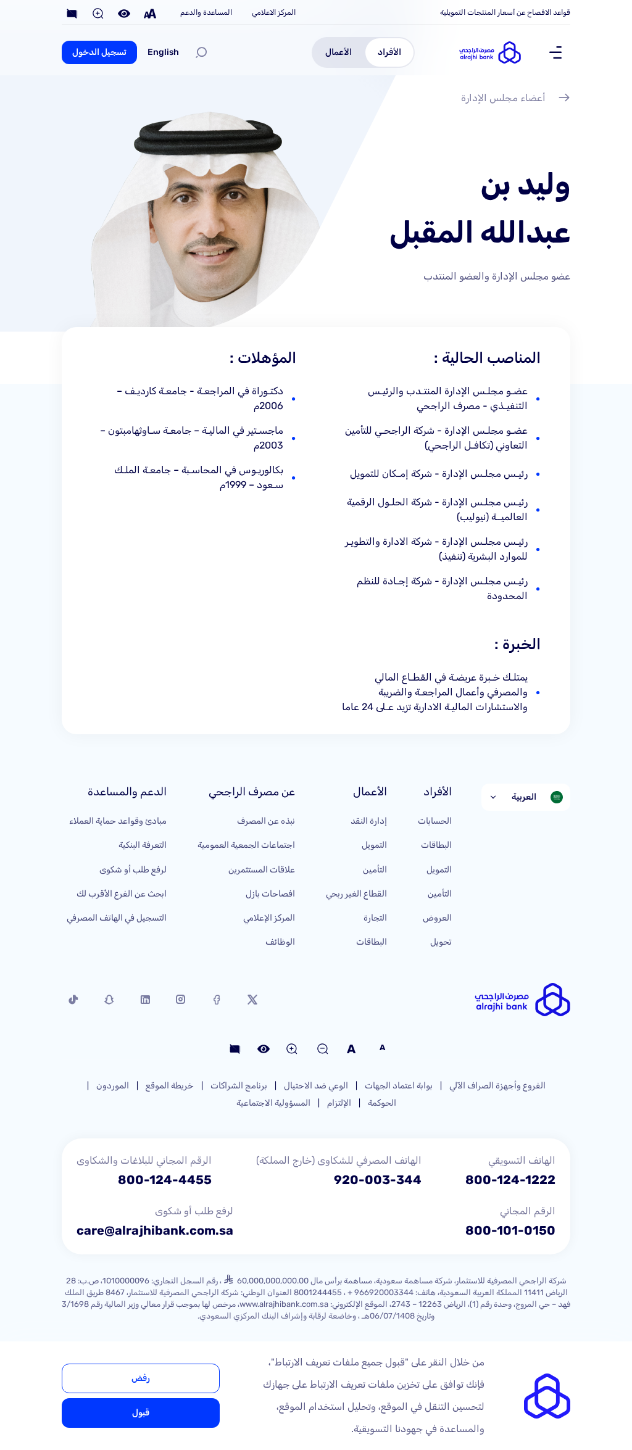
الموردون (112, 1085)
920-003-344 (378, 1179)
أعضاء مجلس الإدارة (503, 98)
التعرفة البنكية (142, 845)
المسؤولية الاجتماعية (273, 1103)
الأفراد (389, 52)
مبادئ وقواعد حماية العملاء (118, 821)
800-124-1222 (510, 1179)
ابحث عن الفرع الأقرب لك (122, 894)
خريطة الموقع (170, 1085)
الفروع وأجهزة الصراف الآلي (497, 1085)
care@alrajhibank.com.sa (155, 1230)
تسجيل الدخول (99, 52)
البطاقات (436, 845)
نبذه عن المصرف (266, 821)
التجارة (375, 918)
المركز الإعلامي (269, 918)
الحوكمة (382, 1103)
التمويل (439, 869)
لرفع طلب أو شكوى (133, 869)
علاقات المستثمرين (261, 869)
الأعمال (338, 52)
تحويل (441, 942)
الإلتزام (339, 1103)
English (163, 52)
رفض (140, 1378)
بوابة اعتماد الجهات (399, 1085)
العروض (437, 918)
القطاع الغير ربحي (356, 894)
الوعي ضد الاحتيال (316, 1085)
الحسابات (435, 821)
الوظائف (280, 942)
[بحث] (201, 52)
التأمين (440, 894)
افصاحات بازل (270, 894)
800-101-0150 (510, 1230)
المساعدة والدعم (206, 12)
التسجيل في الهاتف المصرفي (117, 918)
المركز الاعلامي (274, 12)
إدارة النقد (369, 821)
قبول (140, 1412)
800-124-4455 (165, 1179)
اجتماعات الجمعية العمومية (246, 845)
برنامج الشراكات (238, 1085)
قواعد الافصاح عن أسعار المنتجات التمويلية (505, 12)
